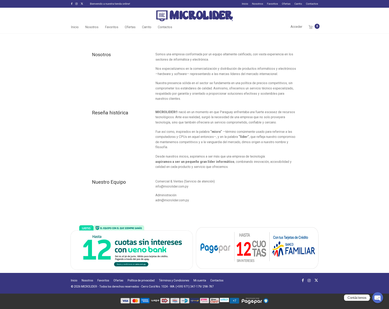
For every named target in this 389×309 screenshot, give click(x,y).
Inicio (245, 4)
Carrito (298, 4)
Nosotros (257, 4)
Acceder (296, 27)
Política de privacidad (141, 280)
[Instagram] (76, 3)
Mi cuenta (199, 280)
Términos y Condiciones (174, 280)
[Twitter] (82, 3)
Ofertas (286, 4)
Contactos (312, 4)
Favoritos (272, 4)
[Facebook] (71, 3)
